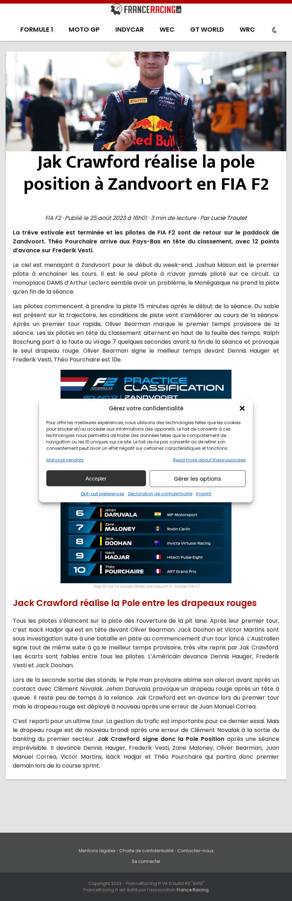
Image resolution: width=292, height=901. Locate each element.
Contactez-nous (195, 851)
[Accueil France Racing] (146, 11)
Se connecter (146, 861)
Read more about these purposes (209, 460)
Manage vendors (65, 460)
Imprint (203, 494)
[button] (242, 408)
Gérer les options (197, 478)
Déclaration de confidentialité (160, 494)
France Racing (193, 890)
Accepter (95, 478)
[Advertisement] (146, 105)
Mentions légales (97, 851)
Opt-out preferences (102, 494)
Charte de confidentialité (146, 851)
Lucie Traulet (229, 218)
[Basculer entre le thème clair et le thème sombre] (275, 30)
